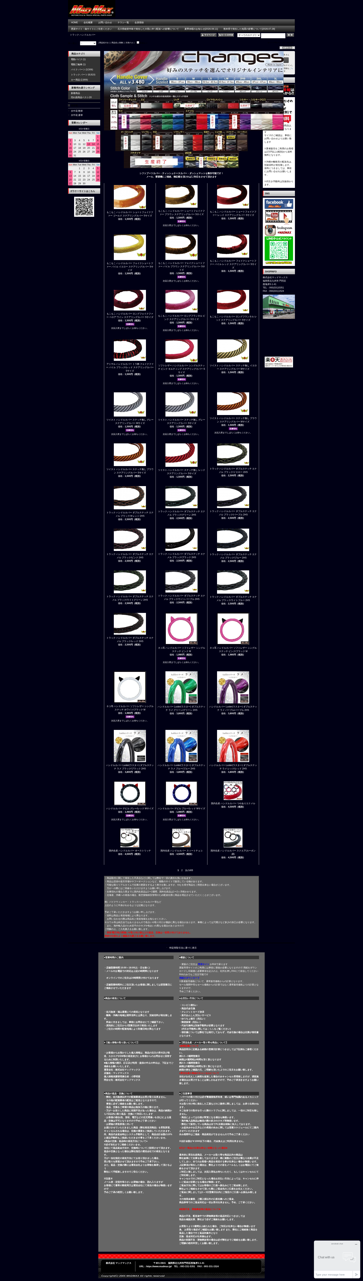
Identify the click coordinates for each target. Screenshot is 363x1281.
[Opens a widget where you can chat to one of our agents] (337, 1259)
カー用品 (75, 79)
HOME (74, 22)
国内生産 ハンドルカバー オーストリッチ (130, 850)
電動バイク (76, 59)
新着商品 (75, 93)
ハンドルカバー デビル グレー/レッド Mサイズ (130, 808)
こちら (210, 1029)
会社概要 (88, 22)
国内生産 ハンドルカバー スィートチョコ (181, 850)
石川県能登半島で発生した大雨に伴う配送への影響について (148, 29)
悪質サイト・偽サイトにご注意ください (91, 29)
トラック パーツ (79, 74)
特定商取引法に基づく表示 (183, 947)
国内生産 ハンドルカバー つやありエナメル (233, 803)
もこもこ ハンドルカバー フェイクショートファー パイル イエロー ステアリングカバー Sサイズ (129, 266)
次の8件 (189, 870)
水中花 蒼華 (77, 115)
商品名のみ (104, 43)
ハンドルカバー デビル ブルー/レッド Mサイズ (181, 808)
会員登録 (139, 22)
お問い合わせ (105, 22)
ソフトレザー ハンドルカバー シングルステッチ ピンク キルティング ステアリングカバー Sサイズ (181, 369)
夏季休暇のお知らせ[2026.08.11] (201, 29)
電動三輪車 (76, 64)
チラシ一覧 (123, 22)
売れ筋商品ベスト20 (81, 97)
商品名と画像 (117, 43)
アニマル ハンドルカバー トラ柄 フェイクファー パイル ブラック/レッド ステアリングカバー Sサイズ (130, 367)
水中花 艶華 (77, 111)
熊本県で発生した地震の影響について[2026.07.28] (249, 29)
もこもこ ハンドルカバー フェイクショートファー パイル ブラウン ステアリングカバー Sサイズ (181, 266)
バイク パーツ (78, 69)
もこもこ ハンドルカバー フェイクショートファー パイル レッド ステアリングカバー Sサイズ (233, 264)
